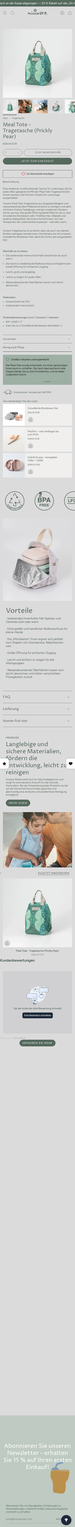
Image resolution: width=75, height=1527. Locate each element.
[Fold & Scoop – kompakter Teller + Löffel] (14, 465)
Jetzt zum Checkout (37, 161)
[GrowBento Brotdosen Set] (14, 415)
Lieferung (11, 709)
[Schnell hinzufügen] (7, 943)
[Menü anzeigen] (4, 13)
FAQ (6, 697)
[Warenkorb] (70, 13)
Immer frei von (15, 720)
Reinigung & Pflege (13, 347)
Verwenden (9, 339)
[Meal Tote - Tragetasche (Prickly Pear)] (37, 912)
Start (5, 118)
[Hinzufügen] (30, 419)
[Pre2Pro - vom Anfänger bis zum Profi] (14, 439)
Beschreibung (11, 181)
